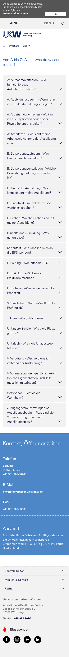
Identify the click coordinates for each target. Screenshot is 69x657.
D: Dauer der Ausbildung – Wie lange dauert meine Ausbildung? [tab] (29, 190)
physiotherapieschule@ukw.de (23, 491)
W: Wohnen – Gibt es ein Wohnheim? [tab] (23, 395)
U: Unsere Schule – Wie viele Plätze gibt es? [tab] (31, 330)
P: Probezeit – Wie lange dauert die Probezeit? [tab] (30, 290)
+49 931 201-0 (22, 618)
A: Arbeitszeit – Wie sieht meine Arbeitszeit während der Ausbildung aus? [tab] (31, 138)
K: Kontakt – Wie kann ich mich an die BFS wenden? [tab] (30, 250)
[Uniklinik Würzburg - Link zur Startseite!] (22, 34)
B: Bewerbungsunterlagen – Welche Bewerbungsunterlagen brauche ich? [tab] (31, 173)
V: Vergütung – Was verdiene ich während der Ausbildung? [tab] (28, 360)
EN (50, 23)
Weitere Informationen (16, 13)
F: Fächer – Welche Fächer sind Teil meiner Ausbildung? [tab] (30, 220)
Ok (55, 14)
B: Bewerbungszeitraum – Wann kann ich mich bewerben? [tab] (28, 156)
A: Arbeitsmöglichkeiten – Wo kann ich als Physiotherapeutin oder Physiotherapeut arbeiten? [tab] (30, 118)
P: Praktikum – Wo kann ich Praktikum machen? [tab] (25, 275)
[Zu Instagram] (17, 639)
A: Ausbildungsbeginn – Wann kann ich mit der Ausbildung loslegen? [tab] (31, 101)
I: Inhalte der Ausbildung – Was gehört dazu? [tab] (28, 235)
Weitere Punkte (19, 46)
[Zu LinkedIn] (38, 639)
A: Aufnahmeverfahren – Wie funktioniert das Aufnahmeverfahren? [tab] (26, 84)
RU (55, 23)
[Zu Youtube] (27, 639)
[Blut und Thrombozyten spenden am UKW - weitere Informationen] (16, 629)
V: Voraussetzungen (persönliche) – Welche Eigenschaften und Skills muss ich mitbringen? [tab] (30, 377)
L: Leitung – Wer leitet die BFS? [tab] (28, 263)
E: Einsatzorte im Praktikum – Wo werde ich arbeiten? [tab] (29, 205)
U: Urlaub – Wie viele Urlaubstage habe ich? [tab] (30, 345)
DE (46, 23)
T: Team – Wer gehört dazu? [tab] (25, 318)
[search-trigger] (63, 23)
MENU (13, 23)
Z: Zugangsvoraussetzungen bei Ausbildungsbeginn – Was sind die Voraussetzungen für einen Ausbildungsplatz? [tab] (30, 415)
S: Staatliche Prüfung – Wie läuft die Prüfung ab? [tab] (31, 305)
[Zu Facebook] (7, 639)
